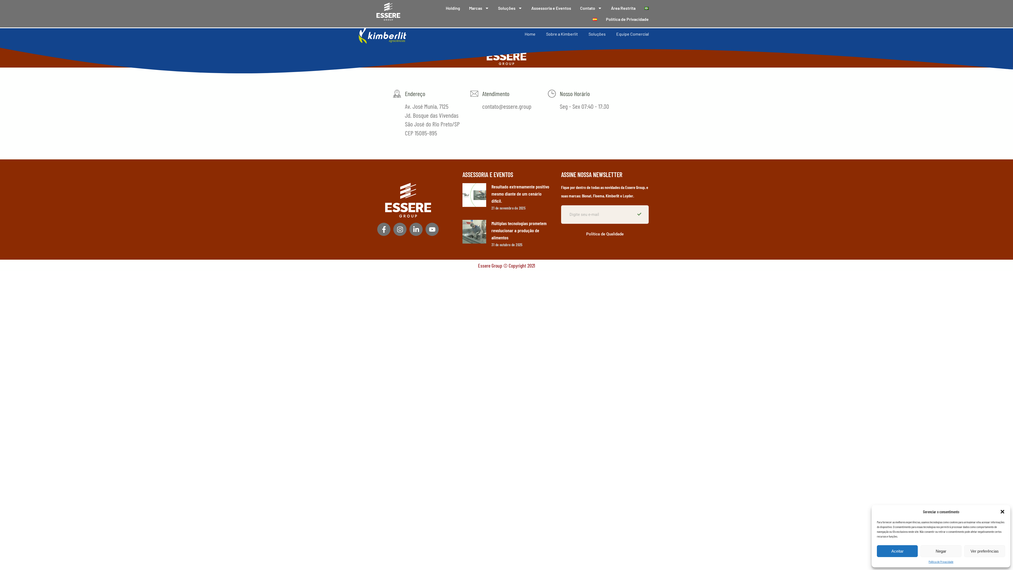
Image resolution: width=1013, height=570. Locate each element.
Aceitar (897, 551)
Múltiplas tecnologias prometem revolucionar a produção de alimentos (519, 230)
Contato (587, 8)
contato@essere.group (506, 106)
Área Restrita (623, 8)
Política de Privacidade (941, 561)
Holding (453, 8)
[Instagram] (400, 229)
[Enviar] (640, 214)
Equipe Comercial (632, 33)
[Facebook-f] (383, 229)
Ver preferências (985, 551)
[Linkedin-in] (416, 229)
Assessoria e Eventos (551, 8)
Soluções (506, 8)
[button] (1002, 511)
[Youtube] (432, 229)
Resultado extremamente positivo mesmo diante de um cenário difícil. (520, 194)
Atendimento (495, 93)
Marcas (475, 8)
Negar (941, 551)
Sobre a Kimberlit (562, 33)
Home (530, 33)
